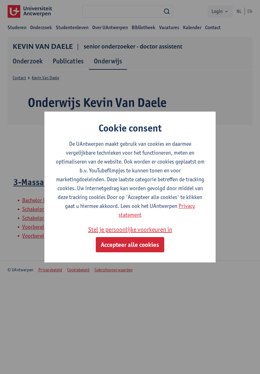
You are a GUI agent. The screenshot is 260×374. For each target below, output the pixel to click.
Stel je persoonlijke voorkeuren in (130, 229)
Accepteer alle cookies (130, 244)
